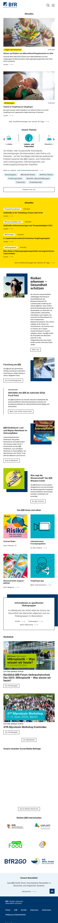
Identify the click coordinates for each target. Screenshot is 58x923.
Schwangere (33, 621)
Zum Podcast (8, 546)
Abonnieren (26, 872)
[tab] (29, 141)
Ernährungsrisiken (15, 178)
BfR (25, 159)
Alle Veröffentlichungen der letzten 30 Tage (26, 121)
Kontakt (24, 891)
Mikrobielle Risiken (28, 175)
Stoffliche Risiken (46, 175)
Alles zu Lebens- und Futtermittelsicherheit (20, 170)
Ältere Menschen (26, 625)
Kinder (17, 621)
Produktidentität (36, 182)
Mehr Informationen (38, 585)
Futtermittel (20, 182)
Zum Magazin (8, 587)
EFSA (42, 393)
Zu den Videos (36, 548)
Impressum (34, 891)
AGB (15, 891)
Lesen (5, 65)
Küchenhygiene (10, 175)
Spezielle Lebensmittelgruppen (38, 178)
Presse (8, 891)
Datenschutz (46, 891)
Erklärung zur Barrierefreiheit (16, 895)
